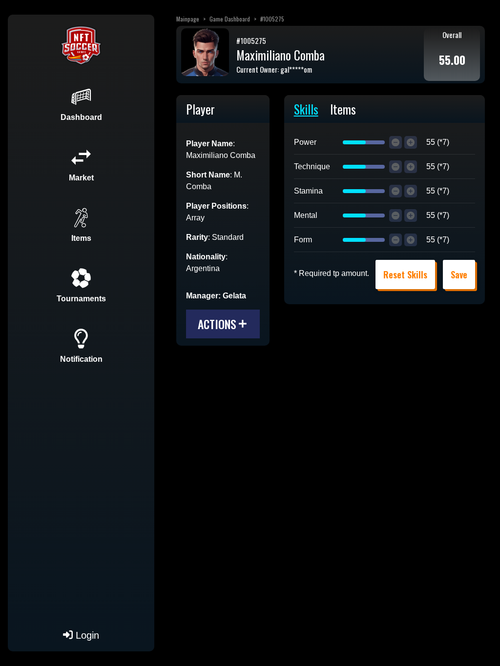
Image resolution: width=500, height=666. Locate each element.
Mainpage (187, 19)
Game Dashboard (229, 19)
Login (86, 635)
